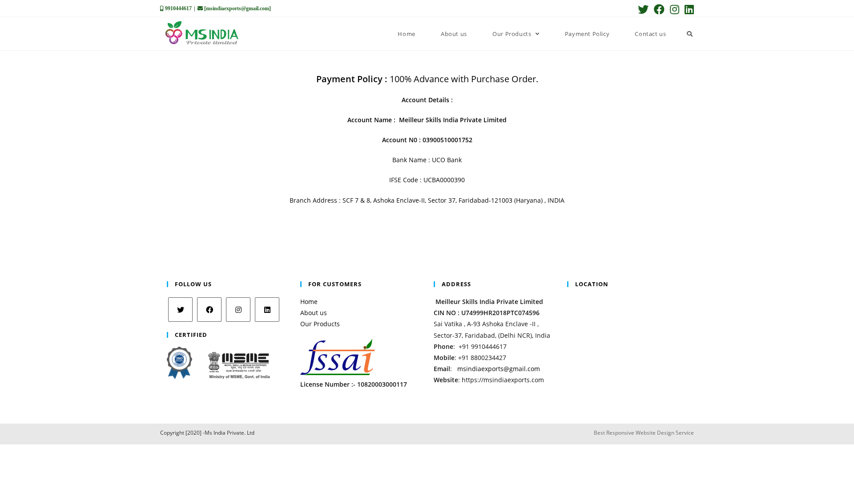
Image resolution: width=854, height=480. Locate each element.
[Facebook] (209, 309)
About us (313, 312)
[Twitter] (180, 309)
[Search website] (690, 33)
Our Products (320, 324)
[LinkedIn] (267, 309)
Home (309, 301)
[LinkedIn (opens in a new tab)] (688, 9)
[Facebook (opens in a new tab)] (659, 9)
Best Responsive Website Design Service (644, 433)
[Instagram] (238, 309)
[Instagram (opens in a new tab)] (674, 9)
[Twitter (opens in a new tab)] (643, 9)
